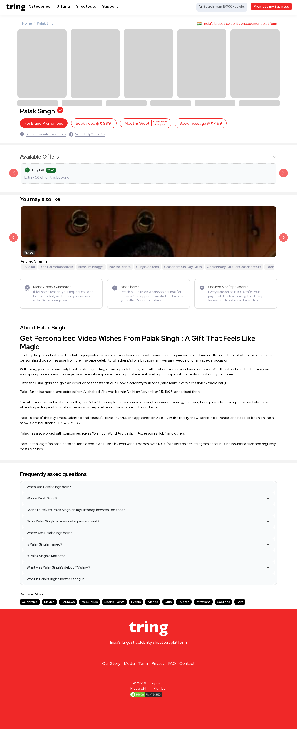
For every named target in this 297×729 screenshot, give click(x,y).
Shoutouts (86, 6)
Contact (187, 663)
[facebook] (141, 652)
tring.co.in (155, 683)
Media (129, 663)
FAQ (172, 663)
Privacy (158, 663)
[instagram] (134, 652)
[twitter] (148, 652)
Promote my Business (271, 6)
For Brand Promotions (44, 123)
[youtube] (155, 652)
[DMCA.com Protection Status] (146, 694)
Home (27, 23)
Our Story (111, 663)
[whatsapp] (162, 652)
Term (143, 663)
